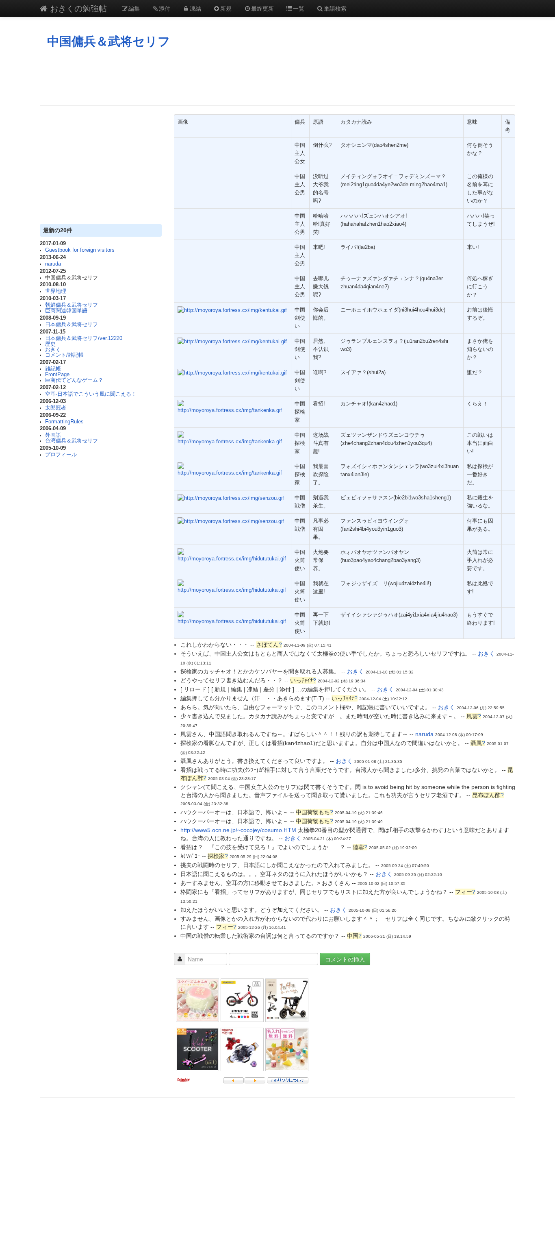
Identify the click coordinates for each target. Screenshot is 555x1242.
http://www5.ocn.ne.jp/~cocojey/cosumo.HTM (238, 830)
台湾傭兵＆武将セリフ (71, 441)
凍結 (195, 8)
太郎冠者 (55, 408)
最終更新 (262, 8)
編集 (134, 8)
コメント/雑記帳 (64, 355)
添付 (164, 8)
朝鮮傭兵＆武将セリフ (71, 305)
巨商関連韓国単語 (66, 311)
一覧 (298, 8)
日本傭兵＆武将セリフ (71, 324)
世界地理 (55, 291)
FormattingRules (64, 422)
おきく (53, 350)
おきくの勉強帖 (77, 8)
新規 (226, 8)
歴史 (50, 344)
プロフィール (61, 455)
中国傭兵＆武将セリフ (108, 41)
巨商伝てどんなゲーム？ (74, 380)
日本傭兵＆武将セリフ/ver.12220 (83, 338)
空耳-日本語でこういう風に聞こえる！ (91, 394)
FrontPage (57, 374)
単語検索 (335, 8)
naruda (53, 264)
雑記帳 (53, 369)
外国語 (53, 435)
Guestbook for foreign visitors (80, 250)
